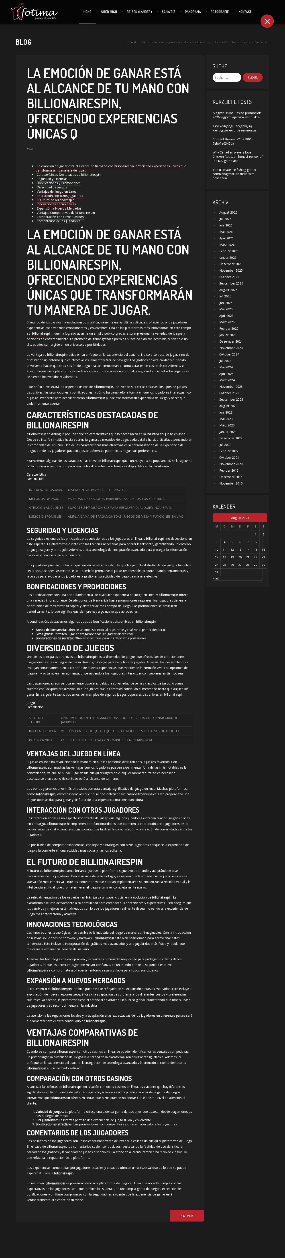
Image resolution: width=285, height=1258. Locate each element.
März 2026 (227, 244)
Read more (187, 1216)
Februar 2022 (228, 451)
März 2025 (227, 322)
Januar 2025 (227, 335)
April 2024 (226, 374)
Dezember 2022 (230, 438)
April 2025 (226, 315)
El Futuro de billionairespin (55, 200)
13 (240, 549)
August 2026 (228, 212)
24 (216, 565)
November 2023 (231, 386)
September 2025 (231, 283)
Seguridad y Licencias (52, 179)
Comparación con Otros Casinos (60, 217)
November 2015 (231, 483)
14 (247, 549)
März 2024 (227, 380)
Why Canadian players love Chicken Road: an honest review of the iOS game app (238, 156)
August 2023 (228, 406)
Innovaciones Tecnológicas (56, 204)
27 (240, 565)
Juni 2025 (225, 303)
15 (255, 549)
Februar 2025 (228, 328)
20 (240, 557)
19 (232, 557)
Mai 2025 (226, 309)
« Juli (216, 578)
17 (216, 557)
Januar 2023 (227, 432)
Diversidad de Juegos (52, 187)
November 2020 (231, 464)
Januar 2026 (227, 257)
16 (263, 549)
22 (255, 557)
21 (247, 557)
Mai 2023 (226, 419)
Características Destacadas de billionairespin (69, 174)
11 (224, 549)
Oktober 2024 (229, 354)
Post (143, 42)
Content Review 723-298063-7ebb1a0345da (233, 141)
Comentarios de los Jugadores (58, 221)
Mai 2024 (226, 367)
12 (232, 549)
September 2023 (231, 399)
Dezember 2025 (230, 264)
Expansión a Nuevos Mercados (59, 208)
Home (131, 42)
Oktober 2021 (229, 457)
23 (263, 557)
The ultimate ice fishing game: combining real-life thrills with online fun (234, 174)
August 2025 (228, 290)
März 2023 (227, 425)
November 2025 (231, 270)
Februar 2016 (228, 470)
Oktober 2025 (229, 277)
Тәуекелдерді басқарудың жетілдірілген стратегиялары (234, 128)
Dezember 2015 (230, 477)
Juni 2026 (225, 225)
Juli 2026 (225, 219)
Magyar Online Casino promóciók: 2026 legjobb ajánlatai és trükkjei (237, 115)
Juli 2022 (225, 444)
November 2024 (231, 348)
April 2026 (226, 238)
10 (216, 549)
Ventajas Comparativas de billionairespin (66, 212)
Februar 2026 (228, 251)
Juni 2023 (225, 412)
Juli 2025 (225, 296)
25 (224, 565)
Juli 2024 (225, 361)
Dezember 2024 (230, 341)
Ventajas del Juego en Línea (57, 191)
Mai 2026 (226, 232)
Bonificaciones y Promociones (59, 183)
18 (224, 557)
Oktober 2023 (229, 393)
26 (232, 565)
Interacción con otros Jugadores (60, 196)
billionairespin (41, 333)
